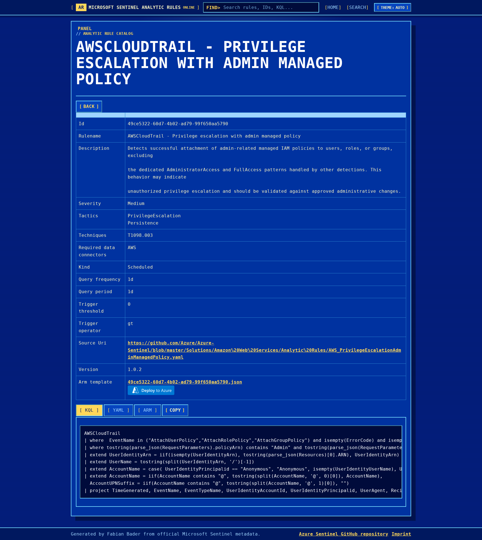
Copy (175, 410)
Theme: (393, 7)
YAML (118, 410)
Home (333, 7)
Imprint (401, 534)
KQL (89, 410)
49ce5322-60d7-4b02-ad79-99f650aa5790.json (185, 382)
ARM (147, 410)
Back (89, 106)
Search (357, 7)
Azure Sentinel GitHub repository (343, 534)
